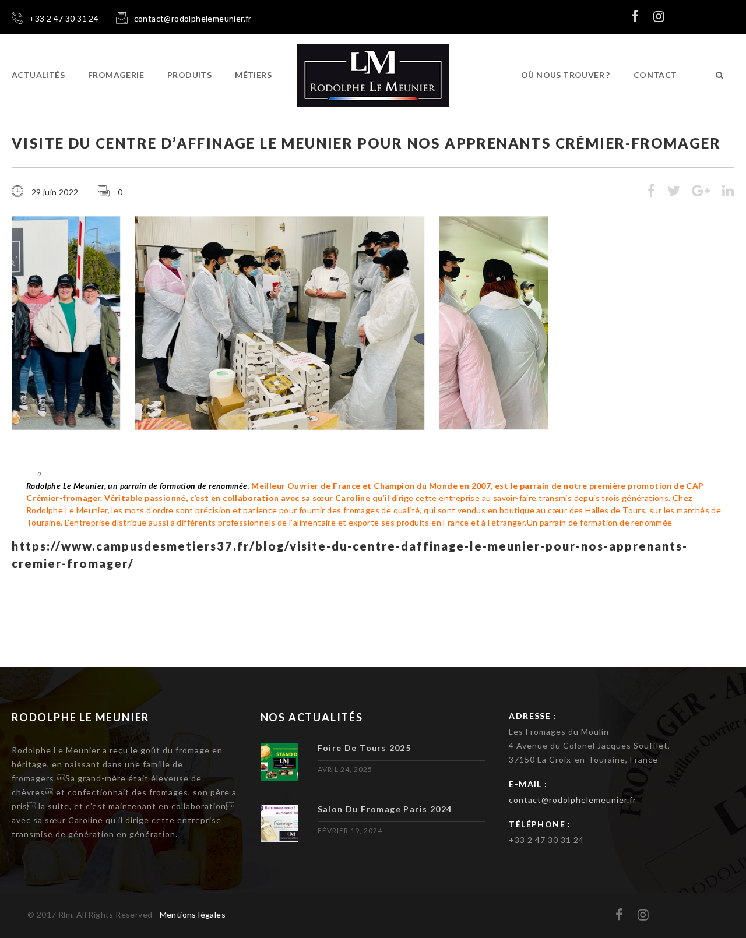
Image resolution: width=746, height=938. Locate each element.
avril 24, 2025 (345, 769)
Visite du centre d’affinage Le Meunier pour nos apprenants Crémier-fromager (366, 143)
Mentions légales (193, 914)
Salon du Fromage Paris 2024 (385, 809)
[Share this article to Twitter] (673, 193)
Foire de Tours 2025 (364, 748)
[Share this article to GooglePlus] (701, 193)
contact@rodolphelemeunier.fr (572, 800)
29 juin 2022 (55, 192)
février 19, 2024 (350, 830)
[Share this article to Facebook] (651, 193)
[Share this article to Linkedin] (728, 193)
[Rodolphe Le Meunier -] (373, 75)
